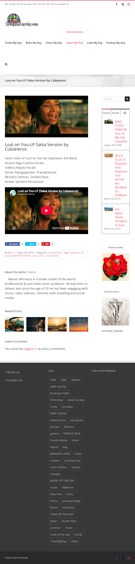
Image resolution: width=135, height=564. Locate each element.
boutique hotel (59, 393)
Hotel (75, 440)
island (54, 447)
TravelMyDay (58, 541)
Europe (54, 427)
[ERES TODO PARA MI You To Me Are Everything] (108, 122)
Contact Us (14, 380)
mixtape (55, 474)
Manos (11, 252)
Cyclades (67, 407)
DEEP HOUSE (58, 413)
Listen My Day (54, 252)
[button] (6, 64)
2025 (64, 380)
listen (78, 454)
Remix (54, 507)
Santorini (68, 507)
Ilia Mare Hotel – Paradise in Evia (121, 217)
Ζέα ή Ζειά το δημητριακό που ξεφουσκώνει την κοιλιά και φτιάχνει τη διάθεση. (121, 175)
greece (54, 433)
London (55, 460)
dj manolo (77, 420)
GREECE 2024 (71, 433)
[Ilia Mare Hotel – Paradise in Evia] (108, 210)
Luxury (8, 255)
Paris (70, 494)
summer (55, 528)
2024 (53, 380)
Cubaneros (75, 252)
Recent (115, 112)
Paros (53, 501)
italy (65, 447)
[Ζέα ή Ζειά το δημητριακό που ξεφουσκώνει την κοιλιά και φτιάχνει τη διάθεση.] (108, 156)
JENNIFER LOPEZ (60, 454)
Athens (75, 380)
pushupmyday (71, 501)
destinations (58, 420)
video (41, 255)
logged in (30, 349)
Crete (53, 407)
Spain (53, 521)
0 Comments (53, 255)
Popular (106, 112)
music (35, 255)
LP (82, 252)
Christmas (56, 400)
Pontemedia (22, 557)
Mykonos (68, 487)
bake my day (58, 386)
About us (13, 372)
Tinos (68, 528)
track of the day (60, 534)
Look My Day (72, 460)
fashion (68, 427)
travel (78, 534)
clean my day (76, 400)
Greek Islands (58, 440)
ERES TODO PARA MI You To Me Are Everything (121, 131)
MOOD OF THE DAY (21, 255)
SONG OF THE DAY (61, 514)
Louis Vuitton (58, 467)
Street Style (69, 521)
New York (56, 494)
